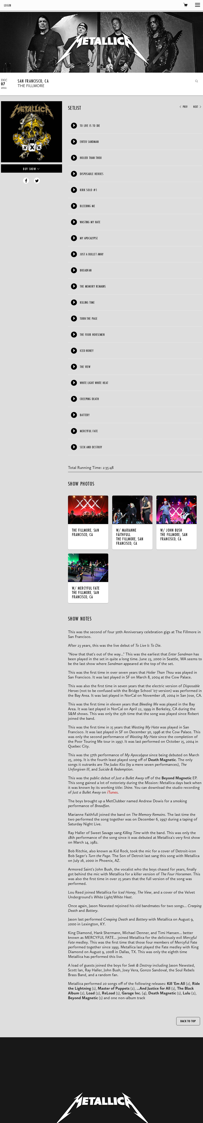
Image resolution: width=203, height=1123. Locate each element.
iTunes (112, 792)
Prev (185, 106)
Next (196, 106)
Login (7, 5)
